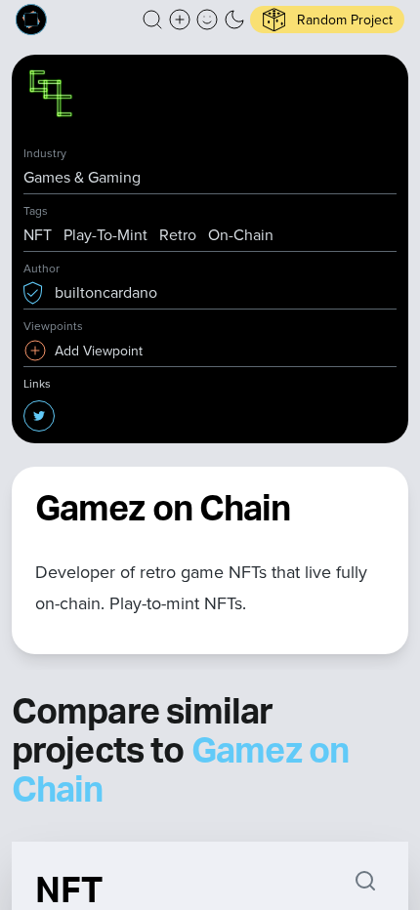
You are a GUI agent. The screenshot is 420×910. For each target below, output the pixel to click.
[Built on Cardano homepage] (31, 19)
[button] (152, 19)
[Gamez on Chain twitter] (39, 416)
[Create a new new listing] (179, 19)
